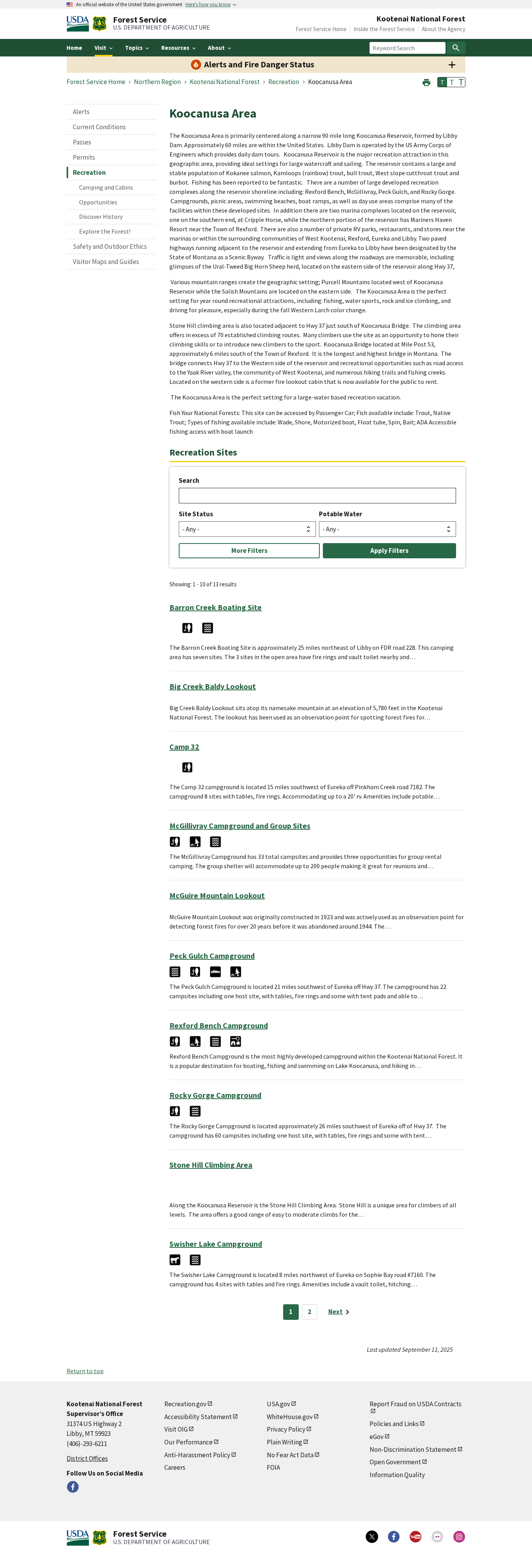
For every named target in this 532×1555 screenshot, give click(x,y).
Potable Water (340, 514)
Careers (174, 1467)
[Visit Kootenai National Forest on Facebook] (73, 1487)
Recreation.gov (185, 1404)
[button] (426, 81)
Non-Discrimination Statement (413, 1449)
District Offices (87, 1458)
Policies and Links (394, 1424)
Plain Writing (284, 1442)
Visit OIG (176, 1429)
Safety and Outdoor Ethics (110, 246)
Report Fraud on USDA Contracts (416, 1404)
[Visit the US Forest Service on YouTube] (415, 1536)
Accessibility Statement (198, 1417)
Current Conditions (99, 127)
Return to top (85, 1371)
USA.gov (278, 1404)
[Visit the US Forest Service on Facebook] (394, 1536)
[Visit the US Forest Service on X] (372, 1536)
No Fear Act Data (290, 1455)
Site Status (196, 514)
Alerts (81, 111)
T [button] (442, 82)
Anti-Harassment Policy (197, 1455)
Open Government (395, 1462)
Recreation (89, 172)
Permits (84, 157)
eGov (377, 1436)
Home (74, 47)
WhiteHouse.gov (290, 1417)
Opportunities (98, 202)
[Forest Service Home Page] (99, 24)
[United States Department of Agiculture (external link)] (79, 24)
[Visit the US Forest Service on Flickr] (437, 1536)
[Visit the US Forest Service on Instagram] (459, 1536)
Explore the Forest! (104, 231)
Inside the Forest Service (384, 29)
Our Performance (188, 1442)
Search (189, 480)
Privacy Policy (286, 1429)
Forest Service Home (321, 29)
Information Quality (397, 1475)
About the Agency (443, 29)
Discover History (101, 216)
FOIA (273, 1467)
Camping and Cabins (106, 187)
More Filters (249, 550)
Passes (82, 142)
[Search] (456, 48)
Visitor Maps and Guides (106, 261)
